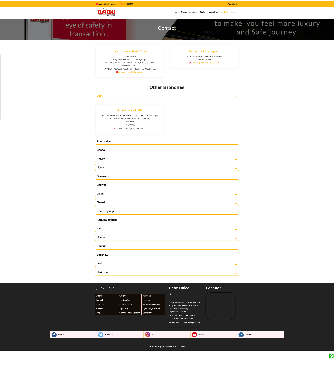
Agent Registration (151, 308)
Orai (99, 263)
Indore (101, 158)
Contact (224, 12)
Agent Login (124, 308)
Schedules (100, 304)
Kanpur (101, 246)
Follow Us (62, 334)
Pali (99, 228)
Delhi (100, 95)
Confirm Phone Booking (129, 313)
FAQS (98, 313)
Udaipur (102, 237)
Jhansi (101, 202)
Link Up (248, 334)
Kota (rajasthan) (107, 219)
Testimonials (124, 300)
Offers (99, 296)
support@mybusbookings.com (205, 62)
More (232, 12)
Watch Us (202, 334)
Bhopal (101, 149)
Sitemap (99, 308)
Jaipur (101, 193)
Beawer (101, 184)
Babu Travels (179, 346)
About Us (213, 12)
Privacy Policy (125, 304)
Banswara (103, 176)
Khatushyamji (105, 211)
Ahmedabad (104, 141)
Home (175, 12)
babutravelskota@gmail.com (131, 72)
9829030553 (128, 4)
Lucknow (102, 254)
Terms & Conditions (151, 304)
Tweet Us (109, 334)
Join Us (154, 334)
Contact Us (148, 313)
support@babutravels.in (108, 4)
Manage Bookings (189, 12)
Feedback (147, 300)
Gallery (203, 12)
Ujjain (100, 167)
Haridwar (102, 272)
